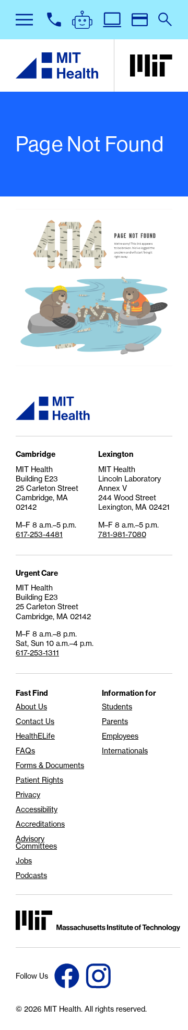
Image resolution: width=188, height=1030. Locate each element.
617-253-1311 (37, 653)
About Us (31, 706)
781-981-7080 (122, 534)
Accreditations (40, 824)
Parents (115, 721)
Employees (120, 736)
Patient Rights (39, 780)
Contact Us (35, 721)
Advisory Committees (36, 842)
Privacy (28, 794)
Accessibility (36, 809)
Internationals (125, 750)
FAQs (25, 750)
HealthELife (35, 736)
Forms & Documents (50, 765)
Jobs (24, 860)
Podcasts (31, 875)
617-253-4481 (39, 534)
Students (117, 706)
